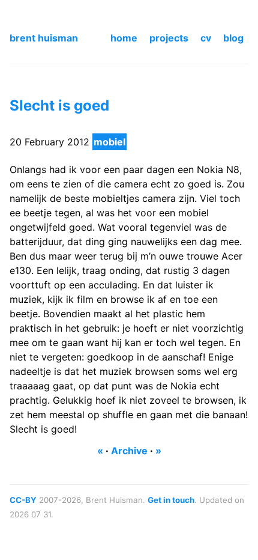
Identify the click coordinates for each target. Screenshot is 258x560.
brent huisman (44, 38)
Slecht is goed (59, 105)
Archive (129, 451)
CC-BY (23, 500)
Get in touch (171, 500)
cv (205, 38)
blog (233, 38)
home (123, 38)
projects (168, 38)
